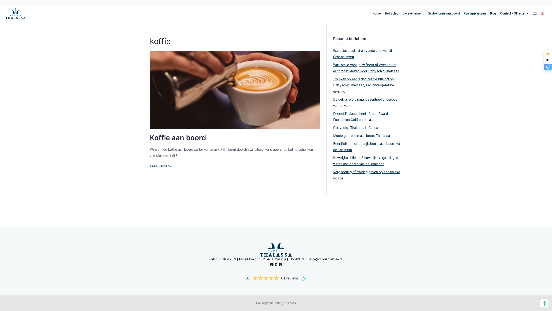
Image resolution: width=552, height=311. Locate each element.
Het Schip (391, 13)
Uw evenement (413, 13)
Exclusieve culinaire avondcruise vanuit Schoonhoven (362, 54)
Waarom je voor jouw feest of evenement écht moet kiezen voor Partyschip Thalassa (366, 68)
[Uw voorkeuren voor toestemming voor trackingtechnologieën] (544, 303)
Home (377, 13)
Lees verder (159, 166)
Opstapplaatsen (475, 13)
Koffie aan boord (178, 137)
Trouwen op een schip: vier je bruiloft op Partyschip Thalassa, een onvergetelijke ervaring (363, 85)
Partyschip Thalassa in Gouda (355, 127)
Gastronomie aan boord (444, 13)
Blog (493, 13)
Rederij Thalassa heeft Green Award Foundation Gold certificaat (360, 117)
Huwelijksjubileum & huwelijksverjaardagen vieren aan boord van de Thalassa (365, 161)
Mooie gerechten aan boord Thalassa (361, 135)
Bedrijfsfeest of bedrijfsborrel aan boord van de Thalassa (367, 147)
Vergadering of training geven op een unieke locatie (366, 175)
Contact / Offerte (512, 13)
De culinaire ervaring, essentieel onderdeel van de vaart (365, 102)
